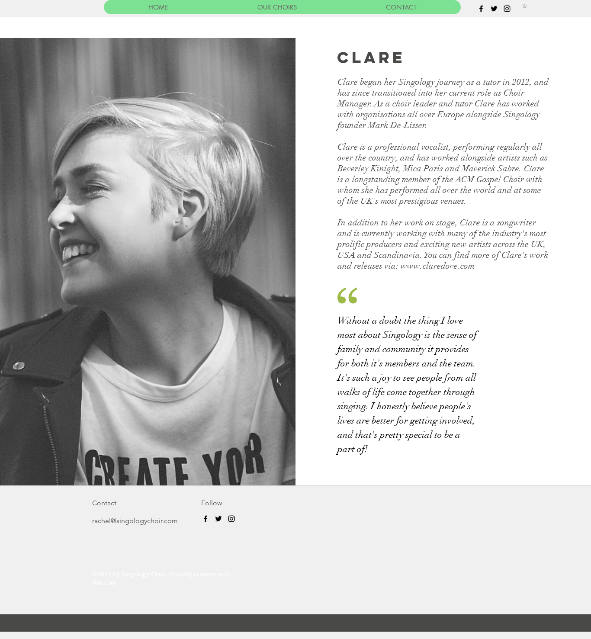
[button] (525, 6)
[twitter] (494, 8)
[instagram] (507, 8)
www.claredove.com (438, 265)
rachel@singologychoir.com (135, 521)
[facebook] (481, 8)
